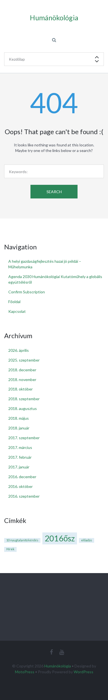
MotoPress (24, 671)
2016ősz (60, 538)
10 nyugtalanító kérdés (22, 540)
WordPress (83, 671)
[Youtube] (61, 652)
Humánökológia (57, 666)
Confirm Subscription (26, 291)
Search (54, 191)
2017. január (18, 467)
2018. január (18, 428)
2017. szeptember (24, 437)
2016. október (20, 486)
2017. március (20, 447)
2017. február (20, 457)
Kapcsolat (17, 311)
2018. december (22, 369)
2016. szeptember (24, 496)
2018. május (18, 418)
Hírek (10, 549)
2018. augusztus (22, 408)
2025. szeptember (24, 360)
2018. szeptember (24, 398)
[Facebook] (51, 652)
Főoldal (14, 301)
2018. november (22, 379)
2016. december (22, 476)
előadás (86, 540)
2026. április (18, 350)
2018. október (20, 389)
